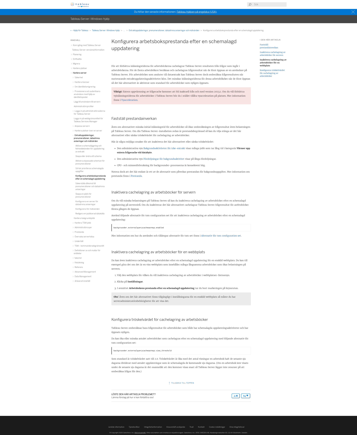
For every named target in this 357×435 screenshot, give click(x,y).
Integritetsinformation (153, 427)
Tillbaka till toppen (182, 383)
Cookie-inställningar (217, 427)
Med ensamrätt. (140, 433)
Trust (192, 427)
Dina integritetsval (237, 427)
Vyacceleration (129, 100)
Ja (235, 396)
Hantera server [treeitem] (80, 73)
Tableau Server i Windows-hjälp (106, 30)
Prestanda (136, 176)
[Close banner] (353, 12)
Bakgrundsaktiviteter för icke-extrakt (164, 148)
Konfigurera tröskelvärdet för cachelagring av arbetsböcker (272, 73)
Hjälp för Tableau (81, 30)
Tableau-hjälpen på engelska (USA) (197, 11)
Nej (244, 396)
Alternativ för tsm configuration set (221, 235)
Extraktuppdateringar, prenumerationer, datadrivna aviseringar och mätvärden (164, 30)
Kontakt (201, 427)
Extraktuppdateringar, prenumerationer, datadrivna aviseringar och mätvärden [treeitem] (87, 138)
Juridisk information (116, 427)
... (124, 30)
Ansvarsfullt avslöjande (175, 427)
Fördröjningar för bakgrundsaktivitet (163, 158)
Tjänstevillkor (134, 427)
